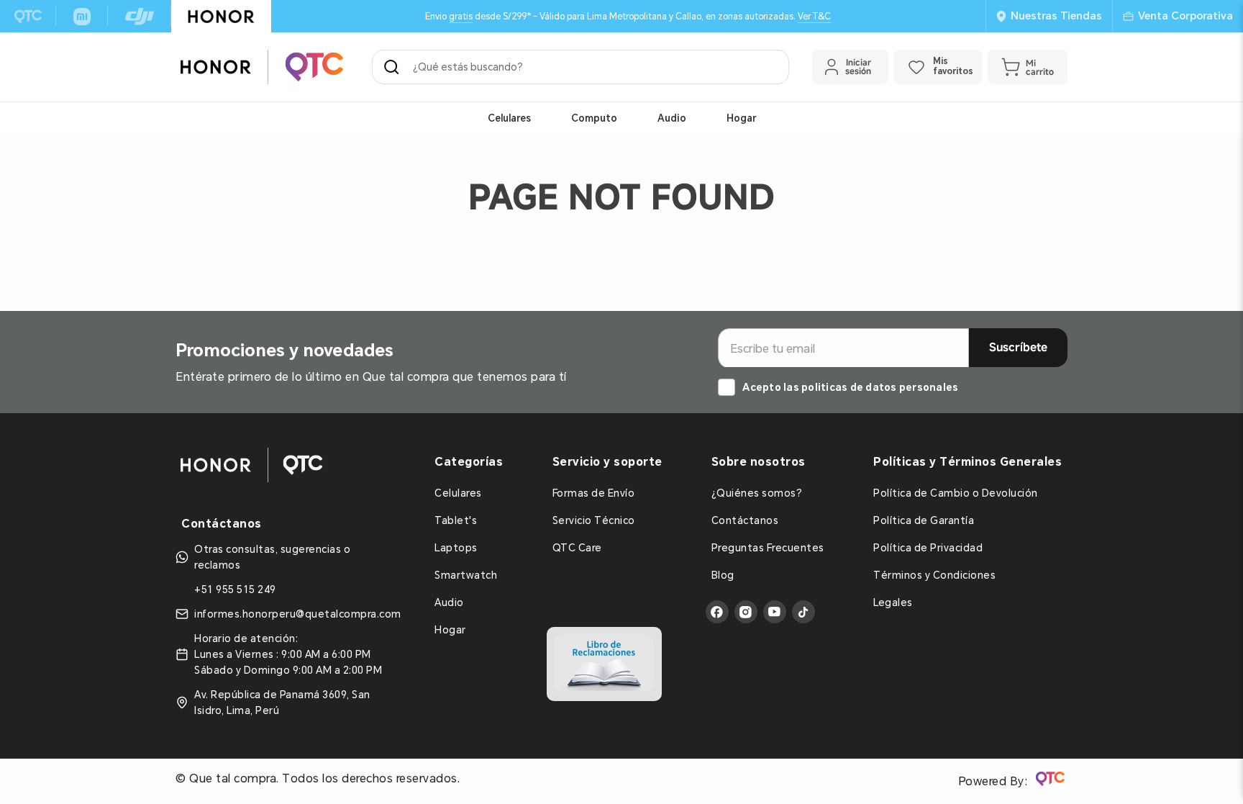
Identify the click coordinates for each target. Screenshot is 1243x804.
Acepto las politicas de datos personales (850, 387)
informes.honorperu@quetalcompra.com (297, 614)
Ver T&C (814, 16)
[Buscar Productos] (394, 66)
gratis (461, 16)
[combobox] (580, 67)
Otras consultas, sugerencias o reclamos (272, 557)
